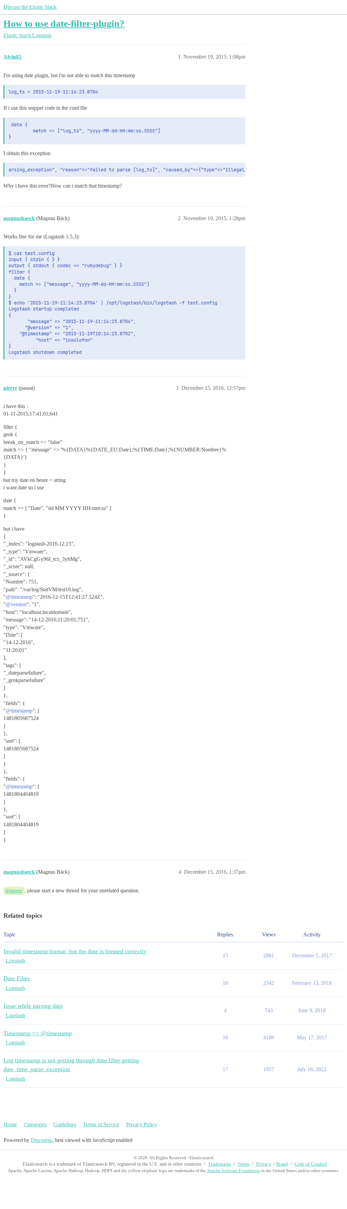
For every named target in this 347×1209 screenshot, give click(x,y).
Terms (243, 1164)
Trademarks (219, 1164)
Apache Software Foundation (233, 1170)
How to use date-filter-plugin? (63, 23)
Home (10, 1124)
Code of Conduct (310, 1164)
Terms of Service (101, 1124)
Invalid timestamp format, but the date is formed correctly (74, 951)
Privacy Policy (141, 1124)
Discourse (41, 1140)
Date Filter (16, 978)
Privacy (263, 1164)
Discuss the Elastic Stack (30, 7)
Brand (282, 1164)
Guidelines (64, 1124)
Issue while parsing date (33, 1005)
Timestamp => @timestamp (37, 1033)
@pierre (13, 890)
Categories (35, 1124)
